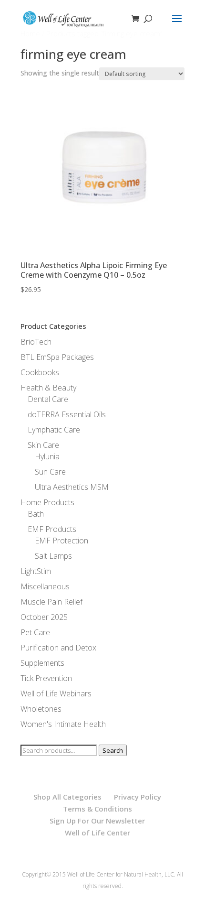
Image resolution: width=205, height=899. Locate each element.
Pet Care (35, 632)
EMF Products (52, 529)
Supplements (42, 663)
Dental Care (48, 399)
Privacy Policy (137, 797)
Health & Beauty (48, 387)
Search (112, 750)
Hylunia (47, 456)
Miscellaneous (45, 586)
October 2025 (44, 617)
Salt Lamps (53, 556)
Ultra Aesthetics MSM (72, 487)
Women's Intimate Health (63, 724)
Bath (36, 514)
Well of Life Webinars (56, 693)
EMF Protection (61, 540)
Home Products (47, 502)
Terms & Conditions (97, 808)
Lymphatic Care (54, 429)
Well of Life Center (97, 832)
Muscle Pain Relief (51, 601)
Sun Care (50, 471)
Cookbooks (39, 372)
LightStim (35, 571)
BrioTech (35, 341)
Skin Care (43, 445)
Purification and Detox (58, 647)
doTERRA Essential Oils (67, 414)
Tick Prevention (46, 678)
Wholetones (41, 709)
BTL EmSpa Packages (57, 357)
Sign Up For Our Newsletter (97, 820)
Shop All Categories (67, 797)
